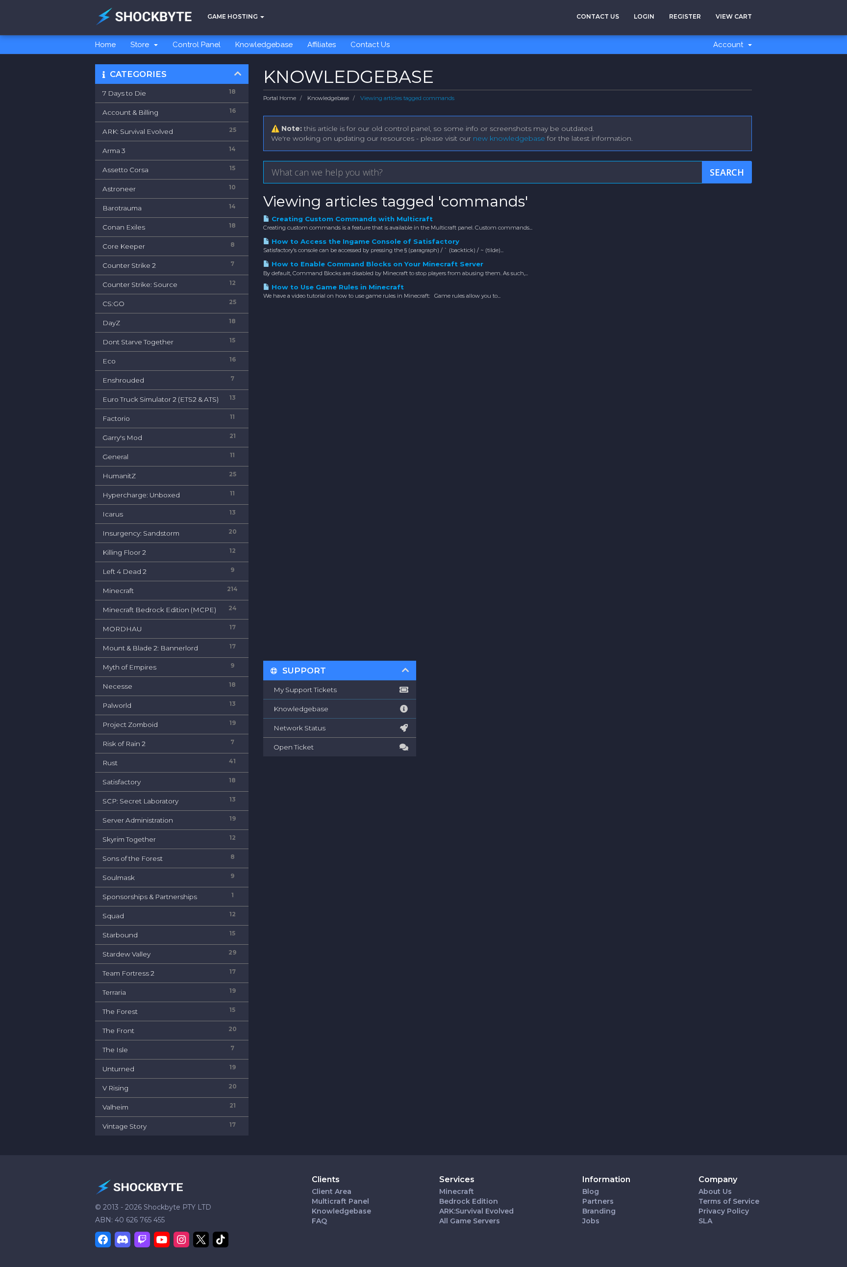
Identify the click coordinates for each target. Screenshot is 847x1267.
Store (141, 44)
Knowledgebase (264, 44)
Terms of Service (728, 1201)
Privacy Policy (723, 1211)
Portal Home (279, 98)
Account (730, 44)
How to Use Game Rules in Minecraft (337, 287)
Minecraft (456, 1191)
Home (105, 44)
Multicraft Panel (340, 1201)
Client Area (331, 1191)
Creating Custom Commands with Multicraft (351, 219)
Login (644, 16)
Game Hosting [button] (233, 16)
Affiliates (321, 44)
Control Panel (197, 44)
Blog (590, 1191)
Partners (598, 1201)
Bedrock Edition (468, 1201)
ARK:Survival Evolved (476, 1211)
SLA (705, 1220)
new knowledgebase (509, 138)
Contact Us (597, 16)
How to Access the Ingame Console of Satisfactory (364, 241)
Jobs (590, 1220)
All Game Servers (469, 1220)
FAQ (319, 1220)
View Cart (734, 16)
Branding (599, 1211)
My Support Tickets (304, 690)
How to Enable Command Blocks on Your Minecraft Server (376, 264)
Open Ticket (292, 747)
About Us (715, 1191)
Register (685, 16)
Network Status (298, 728)
